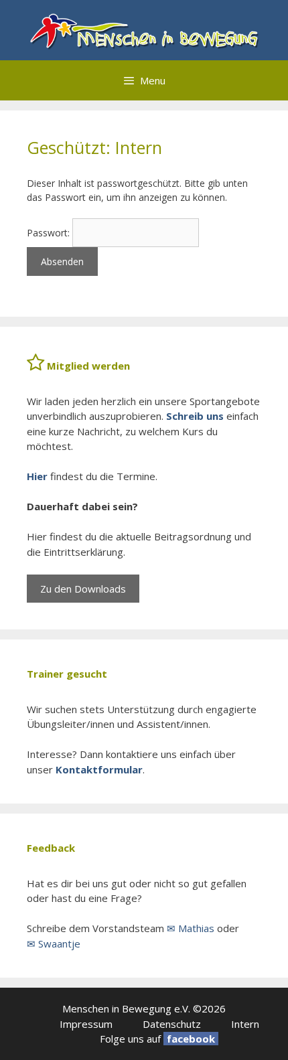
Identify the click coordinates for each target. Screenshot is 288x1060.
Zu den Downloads (83, 588)
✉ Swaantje (53, 943)
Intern (245, 1024)
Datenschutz (172, 1024)
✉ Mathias (190, 928)
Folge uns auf (130, 1038)
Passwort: (49, 232)
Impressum (86, 1024)
